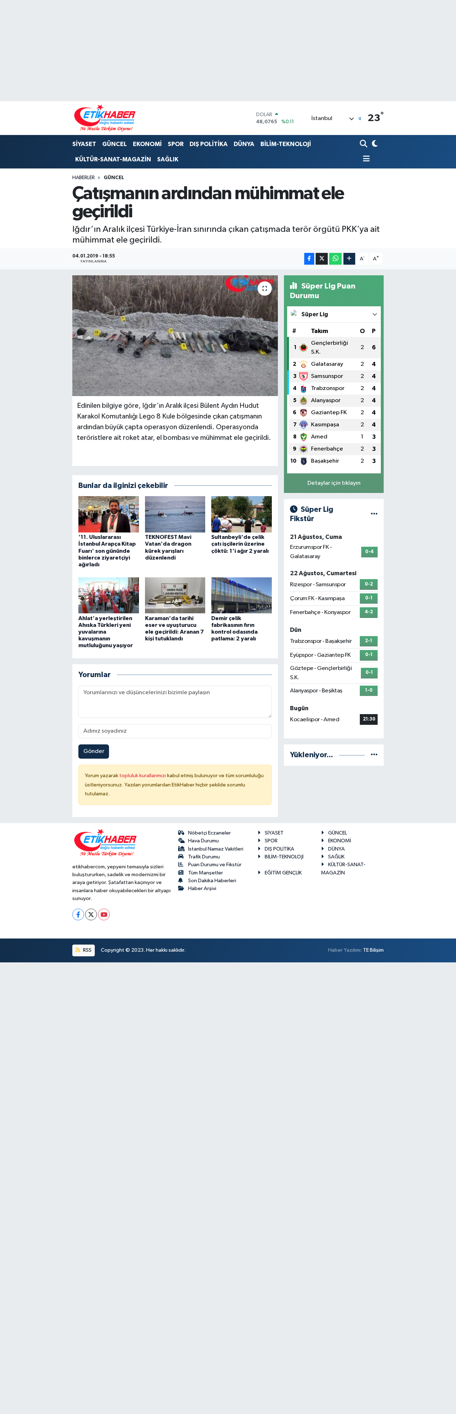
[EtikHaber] (105, 118)
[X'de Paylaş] (322, 259)
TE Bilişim (373, 950)
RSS (87, 950)
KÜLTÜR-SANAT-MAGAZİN (113, 159)
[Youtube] (104, 914)
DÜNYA (244, 144)
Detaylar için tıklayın (334, 483)
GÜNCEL (114, 144)
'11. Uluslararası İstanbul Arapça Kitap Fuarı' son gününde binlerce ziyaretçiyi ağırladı (107, 550)
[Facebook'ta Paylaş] (309, 259)
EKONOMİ (147, 144)
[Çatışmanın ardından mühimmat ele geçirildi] (175, 335)
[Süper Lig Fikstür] (374, 514)
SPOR (175, 144)
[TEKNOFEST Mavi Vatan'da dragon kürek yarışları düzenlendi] (175, 514)
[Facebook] (78, 914)
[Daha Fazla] (349, 259)
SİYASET (84, 144)
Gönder (93, 751)
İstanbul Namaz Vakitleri (215, 849)
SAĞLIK (167, 159)
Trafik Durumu (204, 856)
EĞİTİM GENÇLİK (283, 872)
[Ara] (364, 144)
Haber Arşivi (202, 888)
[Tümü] (374, 755)
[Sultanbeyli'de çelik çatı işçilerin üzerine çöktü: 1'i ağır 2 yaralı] (241, 514)
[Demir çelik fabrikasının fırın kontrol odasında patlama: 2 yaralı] (241, 595)
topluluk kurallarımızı (143, 775)
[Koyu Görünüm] (374, 144)
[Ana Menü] (365, 159)
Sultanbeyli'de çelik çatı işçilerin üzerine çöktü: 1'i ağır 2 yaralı (240, 543)
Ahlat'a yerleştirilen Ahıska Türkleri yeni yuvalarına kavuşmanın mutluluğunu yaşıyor (105, 632)
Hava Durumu (203, 840)
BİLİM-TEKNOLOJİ (285, 144)
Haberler (83, 177)
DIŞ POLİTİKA (209, 144)
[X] (91, 914)
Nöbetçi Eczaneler (209, 833)
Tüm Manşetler (205, 872)
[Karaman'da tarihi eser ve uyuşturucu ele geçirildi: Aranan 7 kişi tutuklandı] (175, 595)
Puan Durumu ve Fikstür (215, 864)
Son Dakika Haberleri (212, 880)
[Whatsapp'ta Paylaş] (335, 259)
